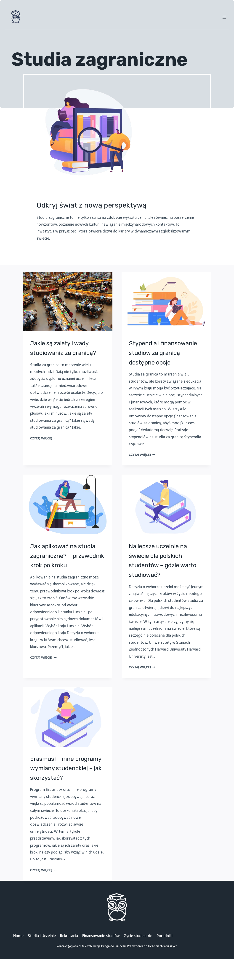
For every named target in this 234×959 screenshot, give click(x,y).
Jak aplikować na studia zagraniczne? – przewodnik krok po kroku (67, 556)
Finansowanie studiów (101, 936)
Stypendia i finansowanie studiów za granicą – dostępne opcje (163, 353)
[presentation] (67, 301)
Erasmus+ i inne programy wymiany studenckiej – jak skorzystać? (66, 768)
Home (18, 936)
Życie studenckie (138, 936)
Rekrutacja (69, 936)
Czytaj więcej (43, 438)
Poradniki (165, 936)
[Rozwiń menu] (224, 17)
